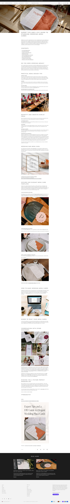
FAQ (2, 486)
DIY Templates (21, 3)
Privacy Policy (4, 490)
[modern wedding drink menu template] (35, 163)
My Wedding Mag (38, 445)
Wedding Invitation (25, 394)
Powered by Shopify (35, 501)
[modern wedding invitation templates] (35, 348)
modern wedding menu (27, 229)
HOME (3, 3)
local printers (29, 322)
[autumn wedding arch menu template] (35, 102)
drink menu (34, 148)
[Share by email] (47, 449)
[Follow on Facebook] (2, 498)
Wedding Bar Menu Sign (25, 53)
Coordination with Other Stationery (26, 58)
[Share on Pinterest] (44, 449)
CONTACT (26, 3)
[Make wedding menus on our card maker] (35, 305)
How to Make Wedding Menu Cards (26, 56)
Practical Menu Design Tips (25, 51)
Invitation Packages (29, 490)
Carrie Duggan (34, 445)
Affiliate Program (29, 489)
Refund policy (4, 491)
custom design (42, 389)
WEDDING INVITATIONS (8, 3)
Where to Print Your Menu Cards (26, 57)
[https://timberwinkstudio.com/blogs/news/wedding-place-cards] (35, 422)
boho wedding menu (29, 255)
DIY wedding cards (34, 376)
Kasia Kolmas (26, 445)
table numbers (29, 374)
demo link (44, 292)
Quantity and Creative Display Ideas (26, 52)
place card (44, 229)
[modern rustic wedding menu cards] (35, 242)
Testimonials (28, 493)
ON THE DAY (16, 3)
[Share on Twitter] (40, 449)
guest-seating (35, 87)
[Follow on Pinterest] (6, 498)
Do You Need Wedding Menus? (26, 50)
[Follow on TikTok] (10, 498)
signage (33, 188)
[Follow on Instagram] (4, 498)
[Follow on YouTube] (8, 498)
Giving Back (28, 494)
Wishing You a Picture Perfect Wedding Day (27, 59)
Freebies (3, 487)
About (27, 486)
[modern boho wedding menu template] (35, 269)
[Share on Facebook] (37, 449)
